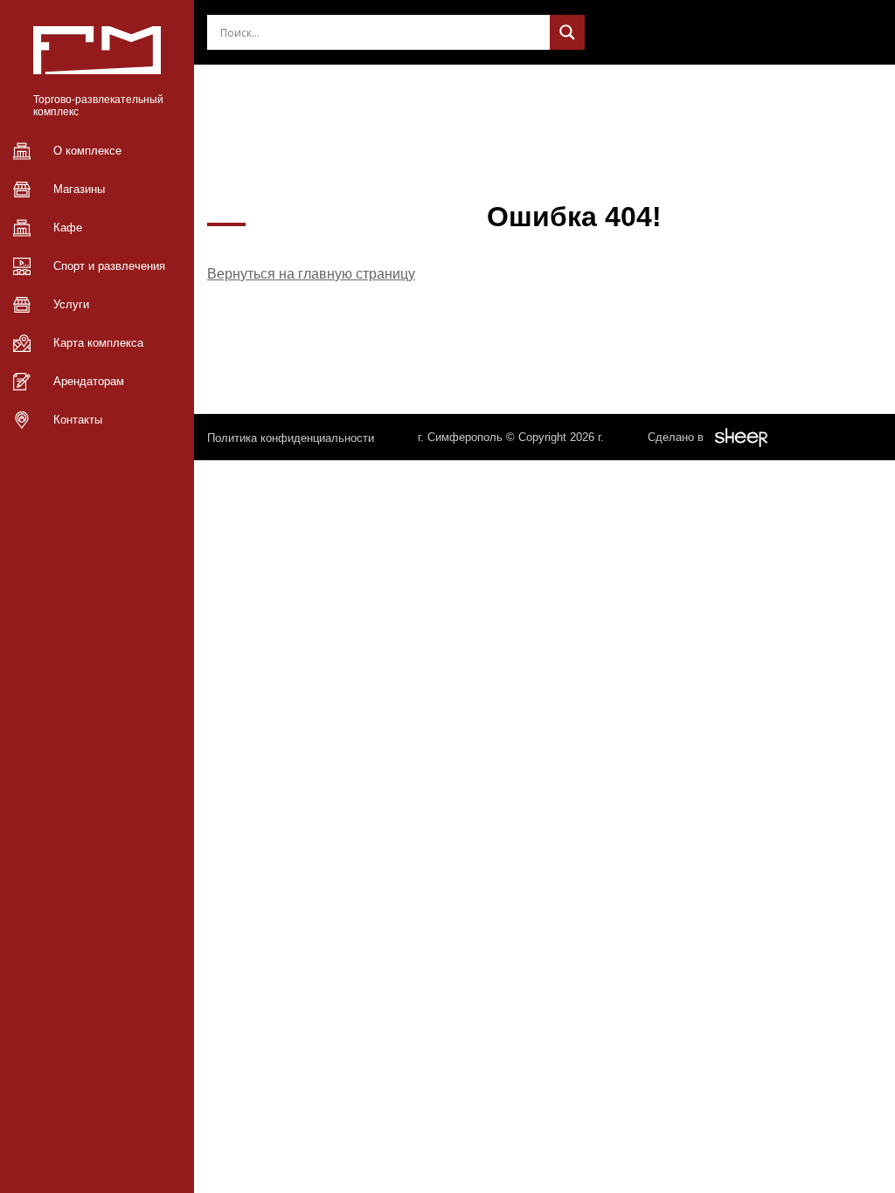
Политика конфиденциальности (290, 438)
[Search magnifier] (567, 32)
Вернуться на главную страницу (311, 273)
